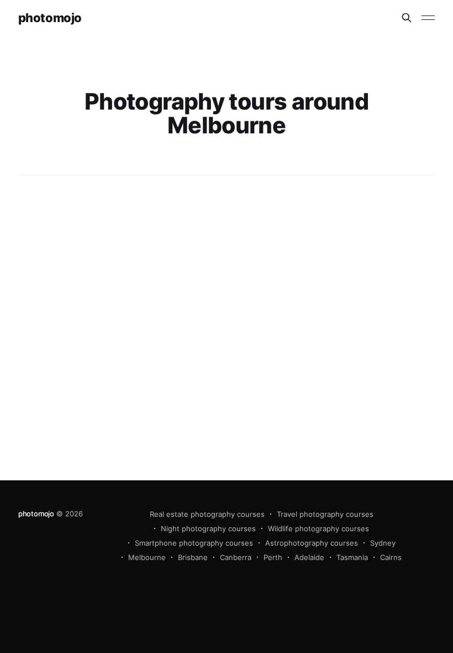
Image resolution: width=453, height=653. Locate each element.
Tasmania (352, 557)
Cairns (391, 557)
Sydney (383, 542)
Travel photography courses (325, 514)
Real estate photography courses (207, 514)
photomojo (50, 18)
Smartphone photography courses (194, 542)
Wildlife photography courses (318, 528)
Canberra (235, 557)
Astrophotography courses (311, 542)
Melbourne (147, 557)
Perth (273, 557)
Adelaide (309, 557)
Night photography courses (208, 528)
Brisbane (193, 557)
